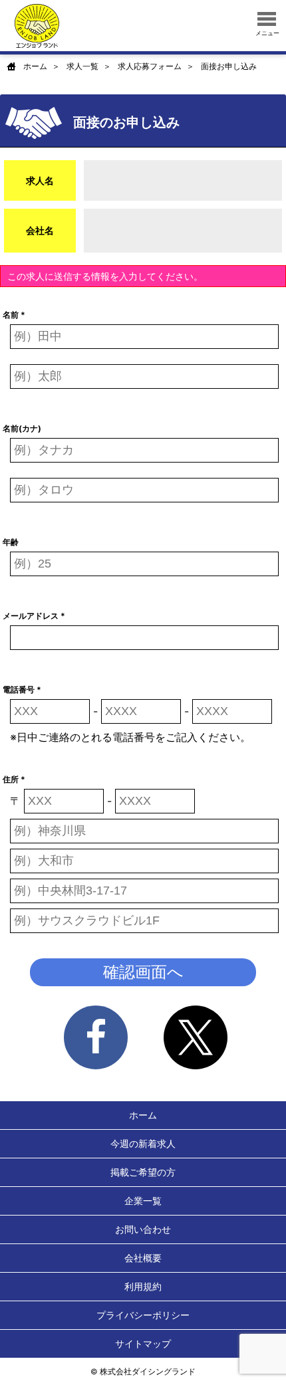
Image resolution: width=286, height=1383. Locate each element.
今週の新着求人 (143, 1143)
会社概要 (143, 1257)
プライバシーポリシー (143, 1315)
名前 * (14, 315)
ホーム (35, 66)
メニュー (267, 33)
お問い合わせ (143, 1229)
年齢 (11, 542)
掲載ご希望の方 (143, 1172)
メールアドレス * (34, 616)
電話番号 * (22, 689)
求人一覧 (82, 66)
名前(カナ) (22, 428)
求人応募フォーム (150, 66)
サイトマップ (143, 1343)
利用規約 (143, 1286)
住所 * (14, 779)
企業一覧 (143, 1200)
